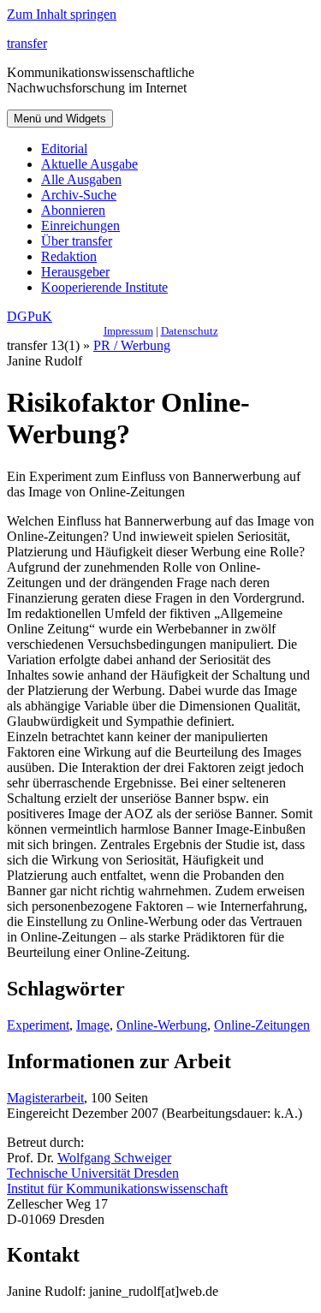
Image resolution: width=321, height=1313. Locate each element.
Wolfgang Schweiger (114, 1157)
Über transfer (76, 241)
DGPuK (29, 316)
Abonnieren (73, 210)
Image (93, 1025)
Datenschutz (189, 330)
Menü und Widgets (60, 118)
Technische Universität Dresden (93, 1173)
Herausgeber (75, 271)
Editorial (64, 148)
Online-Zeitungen (262, 1025)
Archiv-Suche (78, 194)
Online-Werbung (161, 1025)
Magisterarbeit (45, 1097)
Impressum (128, 330)
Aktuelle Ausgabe (89, 164)
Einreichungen (80, 225)
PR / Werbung (131, 345)
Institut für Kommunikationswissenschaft (117, 1188)
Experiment (38, 1025)
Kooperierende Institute (104, 287)
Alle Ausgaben (81, 179)
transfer (27, 43)
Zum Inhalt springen (61, 14)
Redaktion (69, 256)
